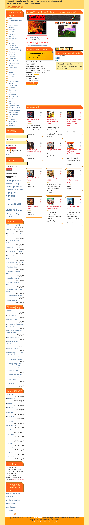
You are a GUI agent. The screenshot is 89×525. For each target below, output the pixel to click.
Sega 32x (12, 101)
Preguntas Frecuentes (42, 1)
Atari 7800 (12, 32)
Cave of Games (11, 507)
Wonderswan (13, 126)
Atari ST (11, 36)
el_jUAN (10, 443)
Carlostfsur (11, 399)
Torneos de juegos (27, 1)
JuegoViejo (9, 496)
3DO (10, 18)
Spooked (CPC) (13, 370)
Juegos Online (33, 12)
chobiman (10, 421)
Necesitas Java (36, 37)
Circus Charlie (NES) (13, 229)
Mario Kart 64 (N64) (13, 225)
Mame (11, 72)
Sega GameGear (14, 106)
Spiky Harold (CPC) (14, 379)
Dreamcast (12, 56)
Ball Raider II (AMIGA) (15, 359)
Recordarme (11, 145)
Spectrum (12, 119)
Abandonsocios (11, 503)
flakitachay (10, 416)
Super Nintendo (14, 121)
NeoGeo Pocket (14, 81)
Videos (11, 123)
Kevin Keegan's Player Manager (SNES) (52, 121)
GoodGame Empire (14, 278)
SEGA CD (12, 103)
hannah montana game (11, 200)
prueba (9, 311)
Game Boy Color (14, 63)
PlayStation (12, 99)
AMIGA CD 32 (13, 25)
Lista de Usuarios (57, 1)
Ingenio (11, 65)
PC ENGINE (12, 94)
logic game (11, 192)
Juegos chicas (13, 68)
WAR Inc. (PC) (11, 315)
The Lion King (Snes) (67, 12)
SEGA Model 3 (13, 115)
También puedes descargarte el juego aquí (37, 45)
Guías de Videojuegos (13, 493)
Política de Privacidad (39, 522)
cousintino (11, 448)
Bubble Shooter (13, 300)
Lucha (11, 70)
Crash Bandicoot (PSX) (15, 296)
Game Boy (12, 59)
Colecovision (13, 45)
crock (10, 439)
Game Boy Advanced (15, 61)
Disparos (12, 54)
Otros (11, 92)
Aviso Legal (53, 522)
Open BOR (12, 90)
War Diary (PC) (12, 319)
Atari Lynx (12, 34)
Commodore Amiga (15, 50)
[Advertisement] (44, 94)
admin (9, 430)
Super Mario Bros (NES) (14, 251)
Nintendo (12, 83)
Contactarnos (35, 3)
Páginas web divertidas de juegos (17, 3)
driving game (12, 180)
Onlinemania (37, 518)
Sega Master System (15, 108)
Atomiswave (13, 38)
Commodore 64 (14, 47)
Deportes (12, 52)
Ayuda (11, 41)
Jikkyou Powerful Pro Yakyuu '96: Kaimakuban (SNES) (74, 152)
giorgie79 (11, 452)
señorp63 (11, 457)
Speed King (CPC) (13, 384)
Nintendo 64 (13, 85)
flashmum (10, 394)
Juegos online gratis (13, 1)
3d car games (17, 189)
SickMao (11, 434)
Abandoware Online (15, 21)
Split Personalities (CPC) (15, 375)
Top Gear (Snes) (12, 267)
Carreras (11, 43)
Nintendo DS (13, 88)
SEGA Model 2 (13, 112)
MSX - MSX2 (12, 74)
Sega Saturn (13, 117)
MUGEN (11, 76)
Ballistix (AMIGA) (12, 348)
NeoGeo (11, 79)
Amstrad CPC (13, 27)
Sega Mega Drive (14, 110)
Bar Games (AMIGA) (13, 337)
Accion (11, 23)
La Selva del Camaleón (13, 500)
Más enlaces (10, 510)
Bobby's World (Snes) (54, 150)
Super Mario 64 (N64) (14, 247)
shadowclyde (11, 425)
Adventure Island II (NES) (15, 262)
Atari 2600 (12, 30)
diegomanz (11, 408)
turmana (10, 412)
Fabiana (9, 403)
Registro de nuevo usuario (14, 155)
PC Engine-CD (13, 97)
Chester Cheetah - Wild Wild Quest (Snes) (73, 180)
